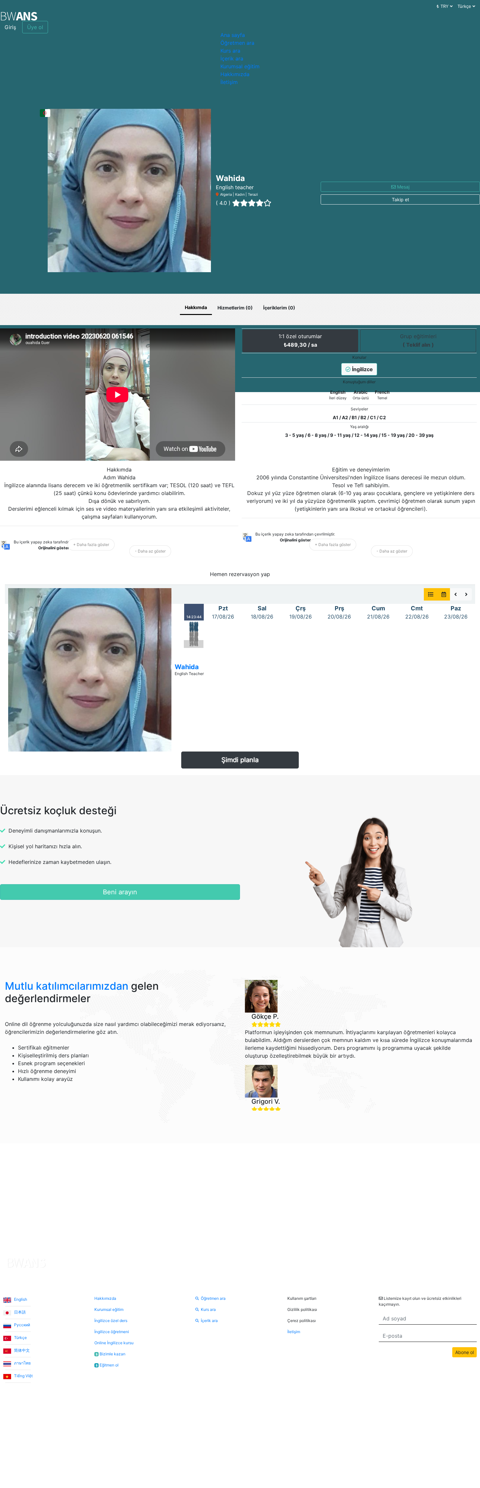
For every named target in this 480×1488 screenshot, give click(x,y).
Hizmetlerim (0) (235, 307)
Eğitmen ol (107, 1365)
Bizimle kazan (110, 1353)
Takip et (400, 199)
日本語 (19, 1312)
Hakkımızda (234, 74)
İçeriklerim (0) (279, 307)
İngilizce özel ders (110, 1320)
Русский (21, 1324)
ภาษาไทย (22, 1363)
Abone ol (464, 1352)
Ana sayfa (232, 35)
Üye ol (35, 27)
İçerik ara (231, 58)
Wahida (187, 667)
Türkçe (20, 1337)
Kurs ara (230, 50)
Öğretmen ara (237, 43)
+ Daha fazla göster (91, 544)
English (20, 1299)
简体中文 (21, 1350)
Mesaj (402, 187)
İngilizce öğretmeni (111, 1331)
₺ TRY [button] (443, 6)
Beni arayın (120, 892)
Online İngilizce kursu (114, 1342)
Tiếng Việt (23, 1375)
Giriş (10, 27)
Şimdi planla (240, 760)
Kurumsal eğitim (240, 66)
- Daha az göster (150, 551)
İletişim (229, 82)
